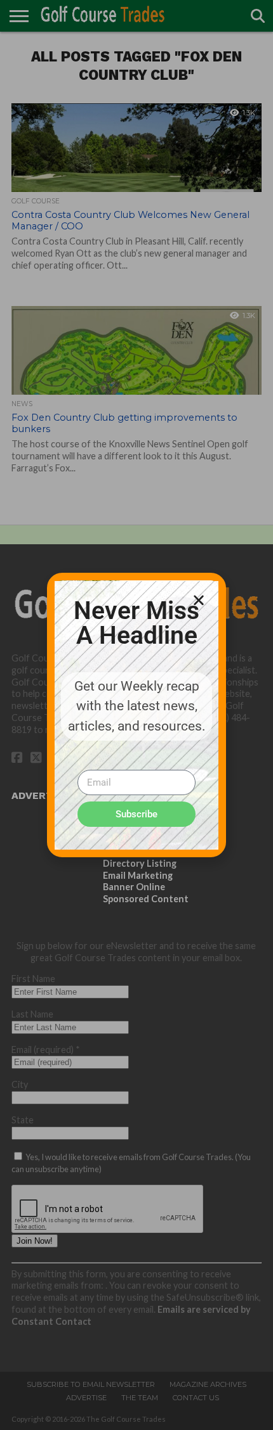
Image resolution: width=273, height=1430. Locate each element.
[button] (199, 600)
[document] (136, 715)
